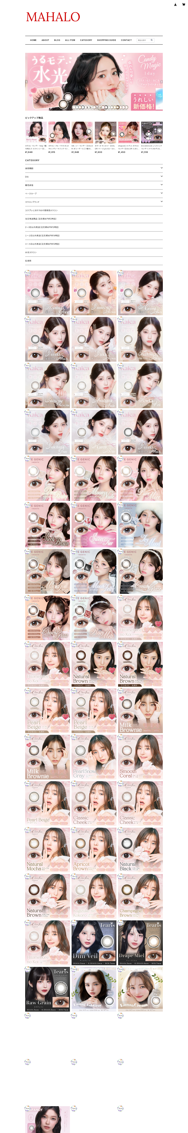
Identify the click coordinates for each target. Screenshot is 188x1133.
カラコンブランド (32, 202)
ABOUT (45, 40)
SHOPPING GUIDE (106, 40)
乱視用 (28, 261)
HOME (33, 40)
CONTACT (126, 40)
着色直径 (29, 185)
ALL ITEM (70, 40)
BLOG (57, 40)
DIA (26, 177)
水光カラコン (31, 252)
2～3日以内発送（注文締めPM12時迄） (42, 227)
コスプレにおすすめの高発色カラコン (41, 210)
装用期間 (29, 168)
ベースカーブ (31, 193)
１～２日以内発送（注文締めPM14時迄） (42, 235)
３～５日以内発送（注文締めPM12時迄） (42, 244)
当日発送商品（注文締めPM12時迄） (41, 219)
